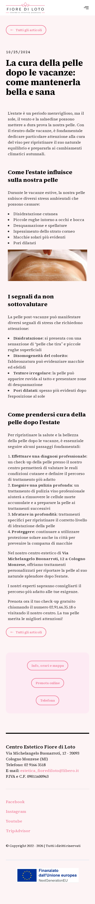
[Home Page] (25, 7)
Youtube (14, 821)
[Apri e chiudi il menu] (86, 8)
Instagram (16, 811)
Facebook (15, 801)
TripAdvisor (18, 830)
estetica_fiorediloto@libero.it (49, 770)
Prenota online (48, 683)
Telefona (47, 700)
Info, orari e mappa (47, 665)
